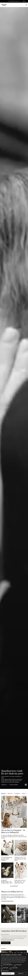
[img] (4, 5)
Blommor (17, 793)
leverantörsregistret (7, 901)
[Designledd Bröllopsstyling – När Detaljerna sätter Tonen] (7, 873)
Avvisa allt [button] (21, 973)
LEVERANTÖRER (13, 784)
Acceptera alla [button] (7, 973)
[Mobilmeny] (26, 4)
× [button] (26, 954)
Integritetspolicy (7, 963)
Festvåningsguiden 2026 (14, 1)
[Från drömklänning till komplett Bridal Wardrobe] (7, 850)
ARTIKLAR (4, 784)
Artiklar (3, 793)
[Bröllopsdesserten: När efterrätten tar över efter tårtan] (21, 850)
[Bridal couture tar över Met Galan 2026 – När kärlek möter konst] (21, 873)
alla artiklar (14, 885)
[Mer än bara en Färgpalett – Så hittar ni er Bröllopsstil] (14, 817)
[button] (22, 925)
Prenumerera (5, 942)
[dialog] (14, 964)
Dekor (23, 793)
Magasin (3, 948)
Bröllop (10, 793)
